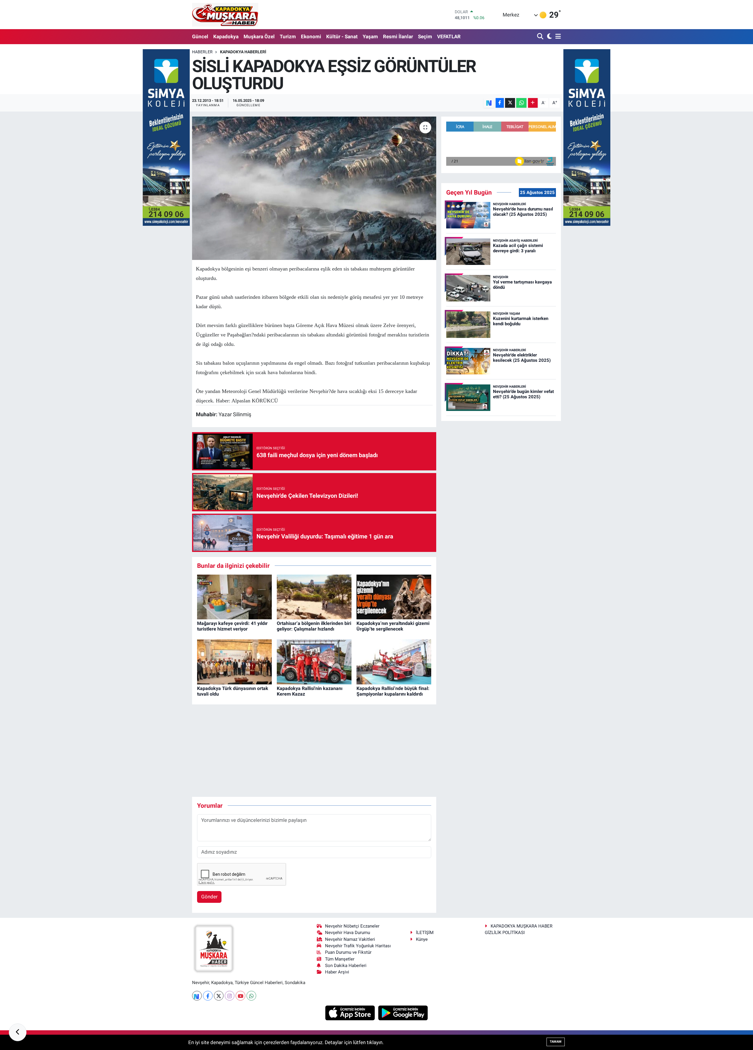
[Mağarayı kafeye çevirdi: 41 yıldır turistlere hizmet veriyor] (234, 596)
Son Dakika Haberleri (345, 965)
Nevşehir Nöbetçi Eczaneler (352, 926)
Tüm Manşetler (339, 959)
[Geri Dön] (17, 1032)
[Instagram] (229, 996)
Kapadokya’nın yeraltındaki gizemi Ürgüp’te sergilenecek (392, 626)
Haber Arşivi (337, 972)
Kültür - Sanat (342, 36)
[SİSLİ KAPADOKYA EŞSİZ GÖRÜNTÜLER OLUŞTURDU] (314, 188)
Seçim (425, 36)
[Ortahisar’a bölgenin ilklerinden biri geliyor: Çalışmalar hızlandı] (314, 596)
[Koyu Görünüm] (548, 36)
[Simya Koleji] (166, 137)
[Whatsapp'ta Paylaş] (521, 103)
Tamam (556, 1042)
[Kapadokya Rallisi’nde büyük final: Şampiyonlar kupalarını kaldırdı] (393, 661)
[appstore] (350, 1013)
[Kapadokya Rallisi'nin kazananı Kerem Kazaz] (314, 661)
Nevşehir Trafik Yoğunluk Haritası (358, 945)
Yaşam (370, 36)
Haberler (202, 51)
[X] (219, 996)
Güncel (200, 36)
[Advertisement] (314, 750)
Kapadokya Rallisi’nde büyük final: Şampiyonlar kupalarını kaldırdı (392, 691)
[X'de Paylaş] (510, 103)
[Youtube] (240, 996)
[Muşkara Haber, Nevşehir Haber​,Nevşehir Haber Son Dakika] (225, 14)
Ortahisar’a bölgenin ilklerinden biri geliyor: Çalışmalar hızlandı (314, 626)
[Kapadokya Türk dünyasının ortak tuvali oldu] (234, 661)
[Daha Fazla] (533, 103)
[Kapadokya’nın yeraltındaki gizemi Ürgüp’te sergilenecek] (393, 596)
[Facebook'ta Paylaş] (500, 103)
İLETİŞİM (425, 932)
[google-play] (403, 1013)
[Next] (197, 996)
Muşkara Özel (259, 36)
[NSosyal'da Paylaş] (489, 103)
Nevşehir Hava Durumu (347, 932)
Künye (422, 939)
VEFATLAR (449, 36)
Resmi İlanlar (398, 36)
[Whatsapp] (251, 996)
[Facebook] (208, 996)
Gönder (209, 897)
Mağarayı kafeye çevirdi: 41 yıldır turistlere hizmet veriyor (232, 626)
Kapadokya (226, 36)
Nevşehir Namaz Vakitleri (350, 939)
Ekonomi (311, 36)
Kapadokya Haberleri (243, 51)
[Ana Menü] (557, 36)
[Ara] (540, 36)
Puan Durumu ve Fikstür (348, 952)
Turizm (288, 36)
